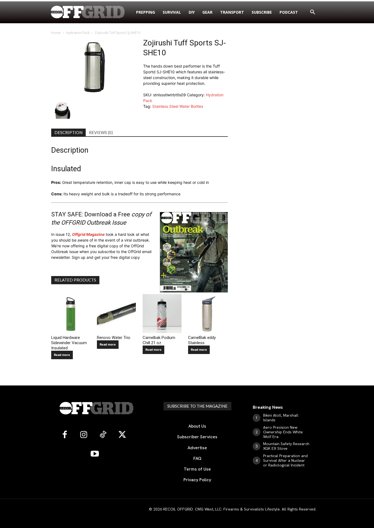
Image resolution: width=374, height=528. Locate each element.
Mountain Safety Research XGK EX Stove (286, 446)
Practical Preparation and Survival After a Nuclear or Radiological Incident (285, 460)
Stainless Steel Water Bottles (177, 106)
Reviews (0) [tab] (101, 132)
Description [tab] (68, 132)
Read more (62, 355)
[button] (313, 12)
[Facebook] (64, 435)
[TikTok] (103, 435)
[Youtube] (95, 454)
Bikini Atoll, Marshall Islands (280, 417)
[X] (122, 435)
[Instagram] (84, 435)
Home (56, 32)
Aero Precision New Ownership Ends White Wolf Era (283, 432)
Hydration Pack (78, 32)
